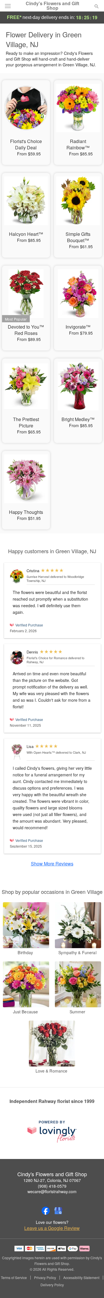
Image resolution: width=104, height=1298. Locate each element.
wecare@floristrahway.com (52, 1191)
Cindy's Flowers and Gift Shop (52, 5)
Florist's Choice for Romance (47, 657)
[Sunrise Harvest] (17, 576)
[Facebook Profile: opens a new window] (46, 1211)
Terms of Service (14, 1277)
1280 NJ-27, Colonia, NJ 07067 (52, 1180)
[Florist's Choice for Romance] (17, 657)
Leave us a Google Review (52, 1228)
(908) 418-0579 (52, 1186)
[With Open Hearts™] (17, 752)
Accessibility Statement (81, 1277)
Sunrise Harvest (38, 576)
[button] (91, 1285)
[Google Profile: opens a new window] (58, 1211)
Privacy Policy (45, 1277)
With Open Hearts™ (41, 752)
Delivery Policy (52, 1285)
